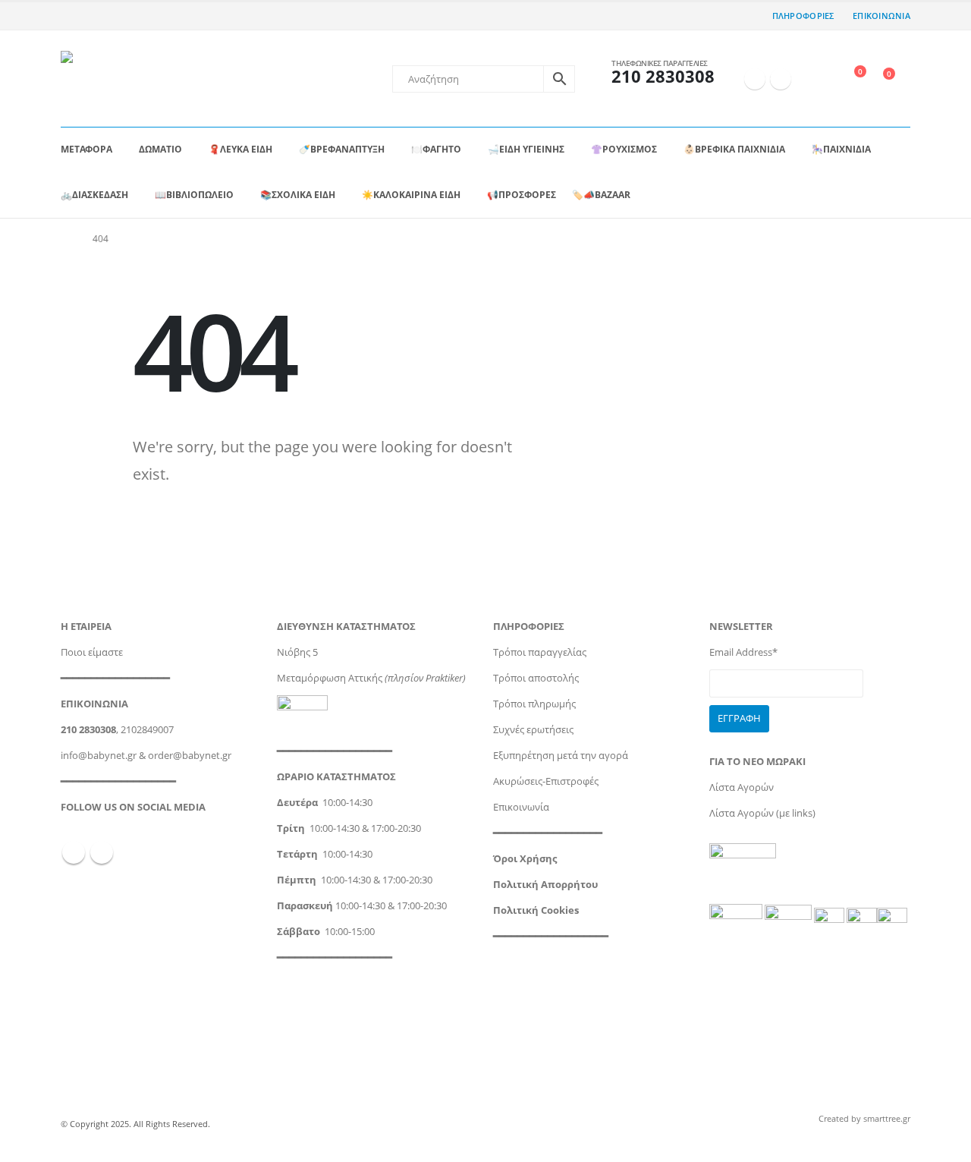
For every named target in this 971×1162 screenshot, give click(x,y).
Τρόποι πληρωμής (534, 704)
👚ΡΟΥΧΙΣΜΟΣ (624, 149)
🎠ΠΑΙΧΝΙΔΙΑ (841, 149)
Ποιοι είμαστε (92, 652)
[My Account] (815, 78)
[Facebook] (754, 79)
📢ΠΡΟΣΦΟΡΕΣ (521, 194)
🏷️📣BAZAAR (601, 194)
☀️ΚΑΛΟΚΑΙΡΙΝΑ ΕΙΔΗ (411, 194)
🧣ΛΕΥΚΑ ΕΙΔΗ (240, 149)
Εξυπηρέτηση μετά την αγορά (560, 755)
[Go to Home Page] (66, 239)
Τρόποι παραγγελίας (539, 652)
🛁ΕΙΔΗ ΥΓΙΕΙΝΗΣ (526, 149)
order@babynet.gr (189, 755)
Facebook (73, 852)
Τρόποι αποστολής (536, 678)
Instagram (101, 852)
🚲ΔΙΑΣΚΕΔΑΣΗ (94, 194)
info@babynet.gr (99, 755)
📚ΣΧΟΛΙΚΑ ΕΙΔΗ (297, 194)
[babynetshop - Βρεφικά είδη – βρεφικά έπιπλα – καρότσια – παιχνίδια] (141, 78)
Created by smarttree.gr (864, 1118)
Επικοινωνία (521, 807)
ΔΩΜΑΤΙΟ (160, 149)
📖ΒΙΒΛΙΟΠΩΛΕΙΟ (194, 194)
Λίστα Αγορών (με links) (762, 813)
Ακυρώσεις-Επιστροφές (546, 781)
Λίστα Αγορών (741, 787)
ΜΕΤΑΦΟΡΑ (86, 149)
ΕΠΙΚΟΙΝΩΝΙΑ (881, 15)
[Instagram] (780, 79)
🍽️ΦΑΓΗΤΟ (436, 149)
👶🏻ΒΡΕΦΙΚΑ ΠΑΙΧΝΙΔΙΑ (734, 149)
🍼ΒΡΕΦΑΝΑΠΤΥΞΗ (342, 149)
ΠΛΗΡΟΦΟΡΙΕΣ (803, 15)
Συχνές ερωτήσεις (533, 729)
